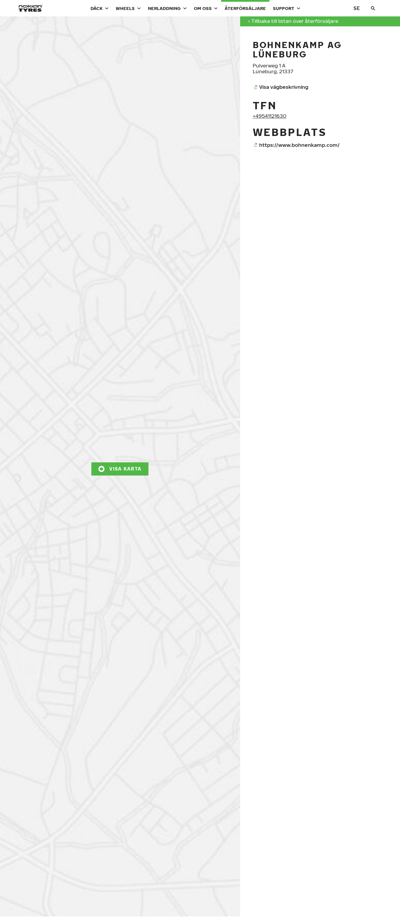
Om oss (203, 8)
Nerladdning (164, 8)
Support (283, 8)
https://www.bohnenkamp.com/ (299, 145)
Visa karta (125, 469)
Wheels (125, 8)
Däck (96, 8)
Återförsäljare (245, 8)
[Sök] (373, 8)
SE (356, 8)
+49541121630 (269, 116)
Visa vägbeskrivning (283, 87)
